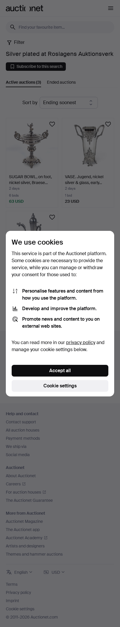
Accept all (60, 370)
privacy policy (80, 342)
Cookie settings (60, 386)
